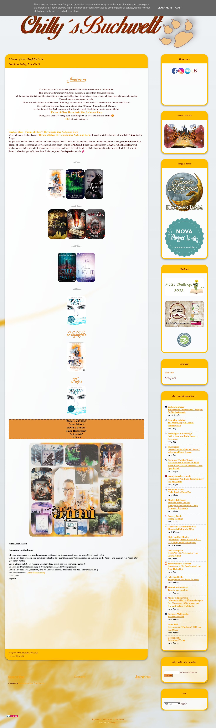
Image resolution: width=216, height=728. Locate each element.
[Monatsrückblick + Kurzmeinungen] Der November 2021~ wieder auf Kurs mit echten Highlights (185, 603)
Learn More (165, 7)
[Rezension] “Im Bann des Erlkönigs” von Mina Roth (186, 480)
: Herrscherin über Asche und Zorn (84, 112)
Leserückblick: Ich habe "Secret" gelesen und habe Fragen (184, 451)
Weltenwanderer (176, 406)
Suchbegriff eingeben (188, 672)
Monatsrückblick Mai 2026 (181, 529)
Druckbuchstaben (177, 420)
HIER (68, 118)
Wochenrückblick (176, 616)
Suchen (168, 675)
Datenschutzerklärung (36, 572)
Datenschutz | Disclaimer (113, 719)
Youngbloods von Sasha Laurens (183, 579)
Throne (54, 112)
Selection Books (175, 577)
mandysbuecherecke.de (179, 476)
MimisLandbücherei (178, 587)
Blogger (113, 722)
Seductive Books (176, 489)
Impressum (97, 719)
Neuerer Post (16, 676)
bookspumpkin (175, 550)
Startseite (80, 677)
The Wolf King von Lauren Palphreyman (181, 424)
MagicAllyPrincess (177, 500)
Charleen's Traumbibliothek (182, 526)
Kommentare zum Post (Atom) (31, 683)
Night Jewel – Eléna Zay (179, 492)
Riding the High (175, 518)
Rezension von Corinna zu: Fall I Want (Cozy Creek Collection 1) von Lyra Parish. (185, 465)
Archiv (184, 703)
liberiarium (173, 446)
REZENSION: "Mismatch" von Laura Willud (183, 554)
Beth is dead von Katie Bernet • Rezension (183, 437)
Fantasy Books (175, 516)
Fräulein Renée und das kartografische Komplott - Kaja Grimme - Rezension (183, 505)
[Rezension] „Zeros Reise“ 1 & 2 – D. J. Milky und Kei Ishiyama (184, 541)
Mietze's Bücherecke (178, 597)
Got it (179, 7)
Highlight (19, 656)
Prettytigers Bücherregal (180, 433)
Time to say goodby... (178, 589)
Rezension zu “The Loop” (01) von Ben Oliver (184, 628)
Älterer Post (143, 676)
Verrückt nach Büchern (179, 563)
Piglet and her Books (178, 537)
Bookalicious (174, 637)
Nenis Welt (173, 624)
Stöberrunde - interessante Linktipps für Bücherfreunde (185, 411)
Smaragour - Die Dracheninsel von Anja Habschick (184, 567)
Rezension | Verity (176, 640)
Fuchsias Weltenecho (178, 614)
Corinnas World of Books (180, 460)
